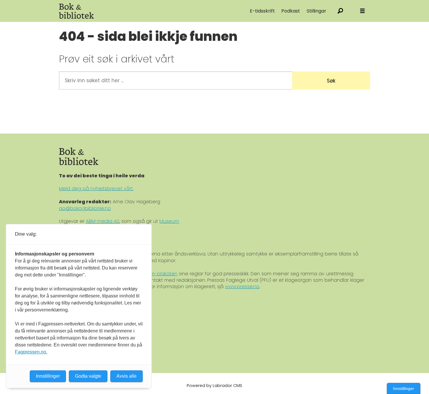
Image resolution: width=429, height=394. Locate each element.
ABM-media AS (102, 221)
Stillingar (316, 11)
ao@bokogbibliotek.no (85, 208)
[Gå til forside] (124, 11)
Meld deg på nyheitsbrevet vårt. (96, 188)
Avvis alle (126, 376)
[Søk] (340, 11)
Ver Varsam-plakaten (152, 273)
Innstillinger (403, 388)
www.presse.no (242, 286)
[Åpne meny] (362, 11)
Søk (331, 80)
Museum (169, 221)
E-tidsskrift (262, 11)
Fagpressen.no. (31, 351)
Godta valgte (88, 376)
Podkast (290, 11)
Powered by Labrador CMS (214, 385)
